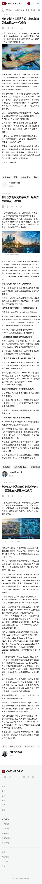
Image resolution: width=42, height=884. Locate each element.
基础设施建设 (15, 746)
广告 (3, 866)
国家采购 (5, 843)
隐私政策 (5, 829)
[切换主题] (30, 3)
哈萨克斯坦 (25, 177)
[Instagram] (3, 28)
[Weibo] (19, 777)
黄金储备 (6, 177)
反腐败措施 (6, 838)
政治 (3, 796)
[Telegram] (12, 28)
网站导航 (5, 857)
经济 (3, 805)
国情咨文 (33, 10)
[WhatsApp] (7, 28)
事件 (27, 10)
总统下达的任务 (20, 467)
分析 (3, 800)
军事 (16, 177)
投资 (36, 177)
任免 (22, 10)
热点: (3, 10)
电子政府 (6, 467)
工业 (4, 746)
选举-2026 (9, 10)
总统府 (17, 10)
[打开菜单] (38, 3)
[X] (21, 28)
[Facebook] (16, 28)
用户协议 (5, 824)
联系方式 (5, 861)
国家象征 (5, 833)
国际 (3, 810)
